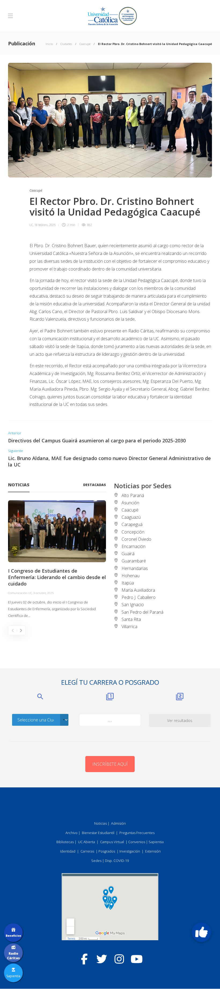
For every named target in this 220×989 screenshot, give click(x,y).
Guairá (128, 554)
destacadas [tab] (94, 485)
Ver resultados (179, 720)
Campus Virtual (112, 841)
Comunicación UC (20, 593)
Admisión (118, 823)
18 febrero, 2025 (45, 225)
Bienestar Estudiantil (98, 832)
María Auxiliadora (138, 590)
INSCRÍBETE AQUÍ (110, 764)
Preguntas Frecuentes (137, 832)
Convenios (136, 841)
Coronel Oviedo (136, 539)
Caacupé (84, 44)
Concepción (133, 532)
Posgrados (106, 851)
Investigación (129, 851)
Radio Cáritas (13, 955)
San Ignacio (133, 605)
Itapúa (128, 583)
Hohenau (131, 576)
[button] (201, 932)
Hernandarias (135, 568)
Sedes (96, 860)
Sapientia (156, 841)
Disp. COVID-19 (117, 860)
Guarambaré (134, 561)
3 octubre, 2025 (43, 593)
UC (31, 225)
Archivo (71, 832)
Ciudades (66, 44)
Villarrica (129, 626)
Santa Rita (131, 619)
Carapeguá (132, 524)
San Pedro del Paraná (142, 612)
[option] (57, 559)
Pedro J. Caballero (139, 597)
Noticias (100, 823)
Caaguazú (131, 517)
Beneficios (13, 936)
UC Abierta (86, 841)
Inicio (49, 44)
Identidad (67, 851)
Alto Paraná (133, 495)
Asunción (130, 503)
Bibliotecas (65, 841)
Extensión (153, 851)
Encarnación (133, 546)
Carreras (87, 851)
